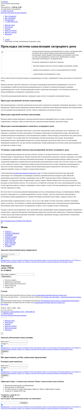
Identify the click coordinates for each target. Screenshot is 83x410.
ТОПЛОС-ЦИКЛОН (12, 233)
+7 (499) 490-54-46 (11, 21)
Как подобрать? (10, 18)
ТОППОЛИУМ (10, 239)
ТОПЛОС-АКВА (11, 237)
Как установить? (10, 16)
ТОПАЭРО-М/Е (10, 242)
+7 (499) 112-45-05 (7, 11)
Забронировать (6, 276)
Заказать (4, 256)
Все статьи (4, 304)
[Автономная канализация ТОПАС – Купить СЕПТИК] (5, 38)
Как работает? (10, 20)
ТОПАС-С (8, 231)
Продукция (9, 27)
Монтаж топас (10, 25)
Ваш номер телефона (8, 274)
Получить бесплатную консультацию (13, 13)
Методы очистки (10, 32)
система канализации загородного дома (26, 173)
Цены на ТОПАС (11, 30)
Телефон (4, 344)
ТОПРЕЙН (9, 235)
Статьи (7, 39)
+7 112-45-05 (7, 313)
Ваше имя (5, 341)
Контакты (8, 34)
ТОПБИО (8, 246)
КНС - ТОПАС (10, 244)
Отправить (5, 351)
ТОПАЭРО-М (10, 241)
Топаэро (8, 29)
